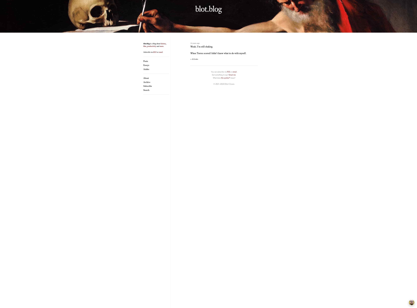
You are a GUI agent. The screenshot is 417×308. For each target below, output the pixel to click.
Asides (146, 69)
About (146, 78)
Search (146, 90)
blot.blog (208, 9)
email (161, 52)
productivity (151, 46)
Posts (145, 61)
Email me (232, 75)
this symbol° (225, 78)
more (162, 46)
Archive (146, 82)
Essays (146, 65)
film (144, 46)
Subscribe (147, 86)
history (163, 44)
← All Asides (194, 59)
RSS (154, 52)
